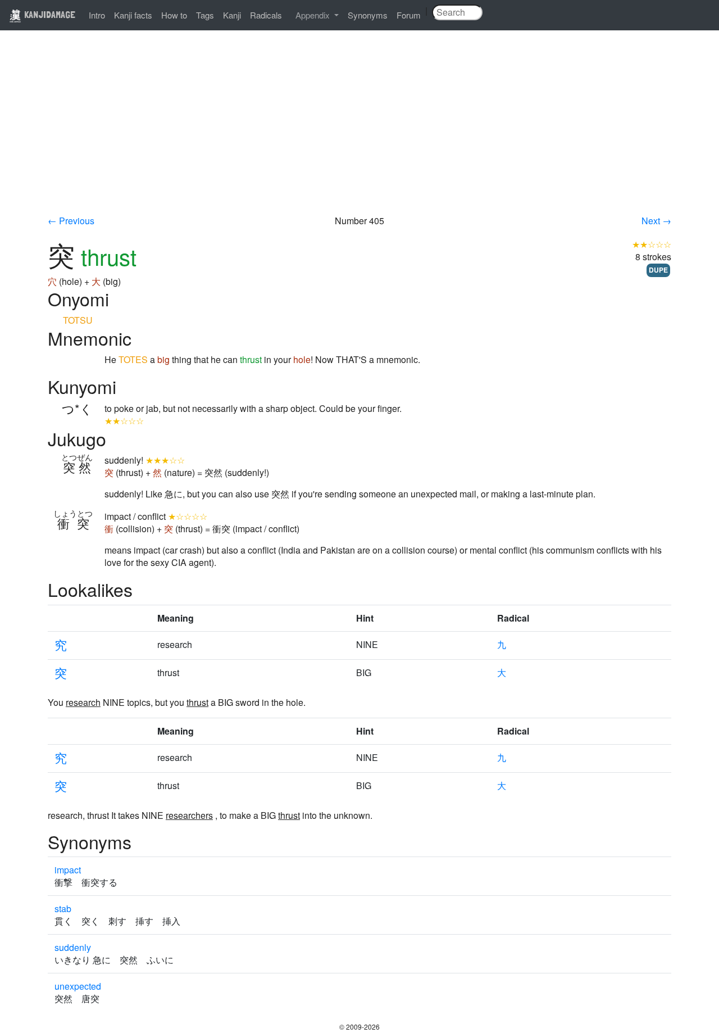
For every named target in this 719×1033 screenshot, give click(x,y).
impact (67, 869)
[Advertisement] (359, 130)
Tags (205, 15)
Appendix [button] (313, 15)
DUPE (658, 270)
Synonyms (368, 15)
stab (62, 908)
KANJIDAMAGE (48, 14)
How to (174, 15)
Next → (656, 220)
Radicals (266, 15)
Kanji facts (133, 15)
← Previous (71, 220)
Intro (97, 15)
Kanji (232, 15)
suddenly (72, 947)
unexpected (77, 986)
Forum (409, 15)
